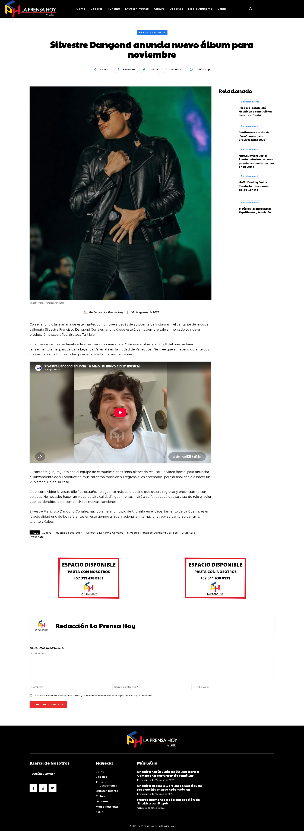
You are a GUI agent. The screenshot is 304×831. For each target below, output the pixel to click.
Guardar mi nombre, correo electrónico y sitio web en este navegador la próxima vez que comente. (93, 695)
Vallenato (37, 537)
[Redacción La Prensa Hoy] (85, 312)
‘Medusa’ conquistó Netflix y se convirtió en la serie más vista (255, 111)
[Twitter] (52, 788)
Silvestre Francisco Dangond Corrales (152, 532)
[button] (250, 8)
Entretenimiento (152, 32)
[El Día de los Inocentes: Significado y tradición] (226, 207)
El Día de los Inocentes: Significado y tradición (255, 210)
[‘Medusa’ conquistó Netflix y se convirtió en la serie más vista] (226, 108)
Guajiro (47, 532)
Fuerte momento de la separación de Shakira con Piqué (168, 801)
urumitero (188, 532)
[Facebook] (33, 788)
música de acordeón (69, 532)
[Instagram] (43, 788)
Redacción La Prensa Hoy (106, 312)
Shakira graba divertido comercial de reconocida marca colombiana (169, 787)
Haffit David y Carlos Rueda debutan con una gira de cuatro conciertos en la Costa (256, 161)
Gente (140, 808)
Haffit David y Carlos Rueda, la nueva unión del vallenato (254, 185)
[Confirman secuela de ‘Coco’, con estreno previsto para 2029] (226, 133)
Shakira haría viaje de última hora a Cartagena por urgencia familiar (168, 773)
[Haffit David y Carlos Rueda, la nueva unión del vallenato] (226, 183)
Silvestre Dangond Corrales (104, 532)
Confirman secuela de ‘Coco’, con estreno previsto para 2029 (254, 135)
